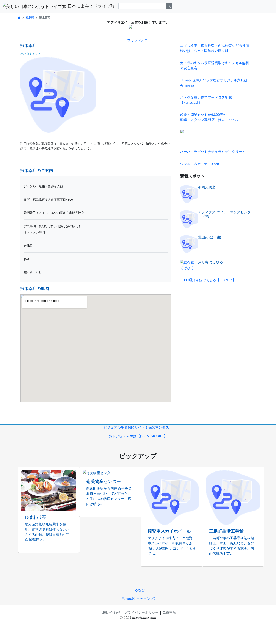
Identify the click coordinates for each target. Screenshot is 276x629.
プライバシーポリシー (141, 612)
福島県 (30, 17)
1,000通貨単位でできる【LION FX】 (208, 279)
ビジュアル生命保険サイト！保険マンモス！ (138, 427)
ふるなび (138, 590)
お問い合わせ (110, 612)
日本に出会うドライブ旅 (90, 6)
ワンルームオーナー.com (199, 163)
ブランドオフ (137, 40)
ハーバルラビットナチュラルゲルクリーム (213, 151)
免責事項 (169, 612)
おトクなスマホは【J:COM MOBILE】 (138, 436)
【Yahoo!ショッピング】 (138, 598)
